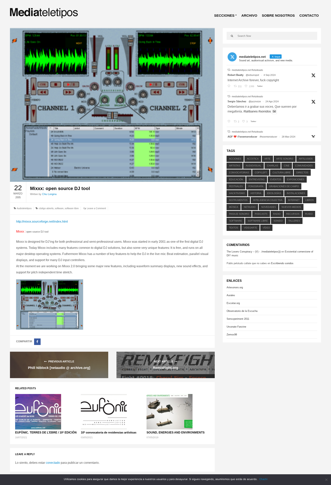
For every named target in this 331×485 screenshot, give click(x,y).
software (59, 208)
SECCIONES (224, 15)
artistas (234, 165)
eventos (275, 179)
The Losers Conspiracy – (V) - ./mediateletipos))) (254, 251)
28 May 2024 (288, 136)
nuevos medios (291, 207)
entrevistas (257, 179)
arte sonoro (284, 158)
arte (267, 158)
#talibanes (250, 111)
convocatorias (239, 172)
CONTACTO (309, 15)
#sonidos (264, 111)
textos (233, 227)
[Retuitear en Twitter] (229, 69)
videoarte (250, 227)
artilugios (306, 158)
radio (276, 214)
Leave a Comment (96, 208)
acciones (235, 158)
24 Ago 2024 (272, 101)
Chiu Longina (49, 194)
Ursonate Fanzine (236, 326)
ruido (309, 214)
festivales (236, 186)
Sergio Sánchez (237, 101)
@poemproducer (268, 136)
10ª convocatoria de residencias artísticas (108, 432)
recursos (292, 214)
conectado (53, 462)
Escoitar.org (233, 303)
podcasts (261, 214)
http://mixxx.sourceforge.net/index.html (42, 221)
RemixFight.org (165, 368)
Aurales (231, 295)
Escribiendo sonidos (282, 263)
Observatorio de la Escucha (242, 311)
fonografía (255, 186)
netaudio (250, 207)
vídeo (266, 227)
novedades (268, 207)
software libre (72, 208)
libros (309, 200)
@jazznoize (255, 101)
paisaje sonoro (239, 214)
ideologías (274, 193)
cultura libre (282, 172)
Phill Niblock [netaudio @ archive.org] (59, 368)
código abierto (46, 208)
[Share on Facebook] (37, 341)
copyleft (261, 172)
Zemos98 (232, 334)
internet (294, 200)
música (233, 207)
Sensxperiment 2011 (238, 318)
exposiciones (295, 179)
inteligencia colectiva (267, 200)
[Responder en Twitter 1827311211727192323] (230, 121)
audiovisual (253, 165)
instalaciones (296, 193)
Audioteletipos (24, 208)
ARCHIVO (249, 15)
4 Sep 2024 (270, 75)
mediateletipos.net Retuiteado (247, 70)
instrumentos (238, 200)
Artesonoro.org (235, 287)
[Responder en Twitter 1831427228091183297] (230, 86)
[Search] (232, 36)
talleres (294, 221)
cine (286, 165)
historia (256, 193)
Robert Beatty (235, 75)
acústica (253, 158)
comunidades (304, 165)
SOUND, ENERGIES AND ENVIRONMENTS (176, 432)
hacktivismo (237, 193)
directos (302, 172)
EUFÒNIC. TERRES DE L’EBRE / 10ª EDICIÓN (46, 432)
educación (236, 179)
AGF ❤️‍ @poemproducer (242, 136)
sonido (278, 221)
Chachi (263, 479)
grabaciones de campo (284, 186)
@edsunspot (252, 75)
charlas (272, 165)
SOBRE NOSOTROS (278, 15)
